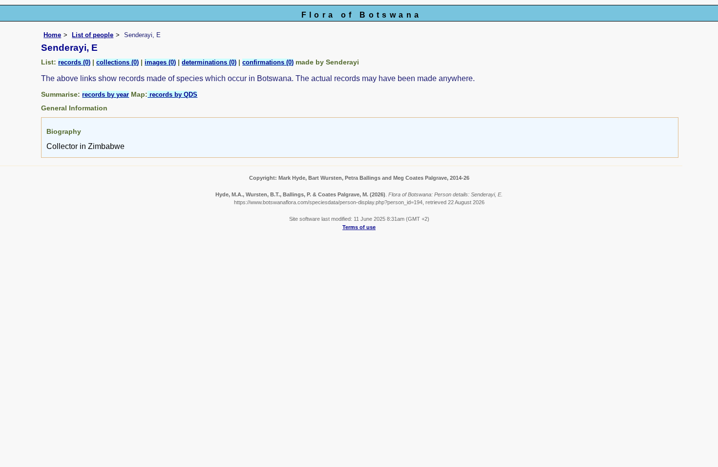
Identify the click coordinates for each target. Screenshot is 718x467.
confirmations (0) (268, 62)
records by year (105, 94)
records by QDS (172, 94)
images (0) (160, 62)
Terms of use (359, 227)
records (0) (74, 62)
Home (52, 35)
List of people (92, 35)
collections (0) (117, 62)
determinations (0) (209, 62)
